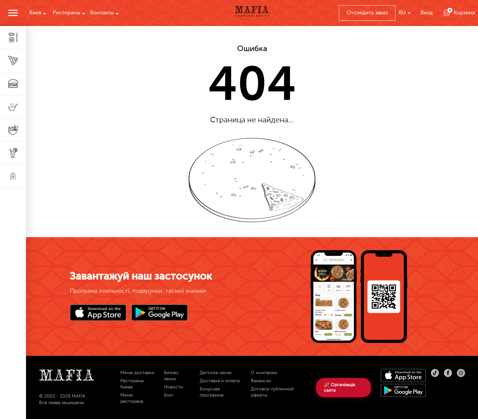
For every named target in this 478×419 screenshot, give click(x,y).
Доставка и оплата (220, 381)
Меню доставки (137, 373)
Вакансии (261, 381)
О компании (264, 373)
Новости (173, 387)
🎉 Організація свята (339, 388)
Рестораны (66, 13)
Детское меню (216, 373)
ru (402, 13)
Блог (169, 395)
